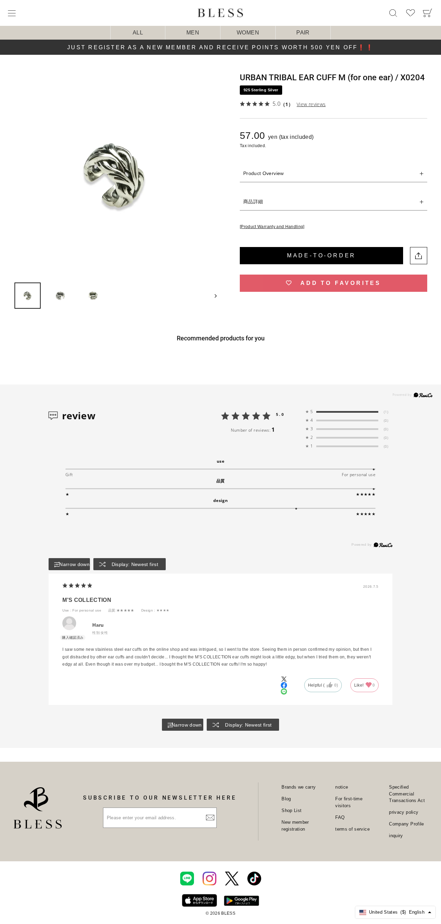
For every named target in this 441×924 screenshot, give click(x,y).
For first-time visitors (348, 802)
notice (341, 787)
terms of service (352, 829)
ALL (138, 32)
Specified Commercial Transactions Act (407, 793)
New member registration (295, 826)
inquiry (396, 835)
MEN (192, 32)
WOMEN (248, 32)
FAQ (340, 817)
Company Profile (406, 824)
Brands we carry (298, 787)
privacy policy (403, 812)
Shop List (291, 810)
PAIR (302, 32)
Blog (286, 798)
